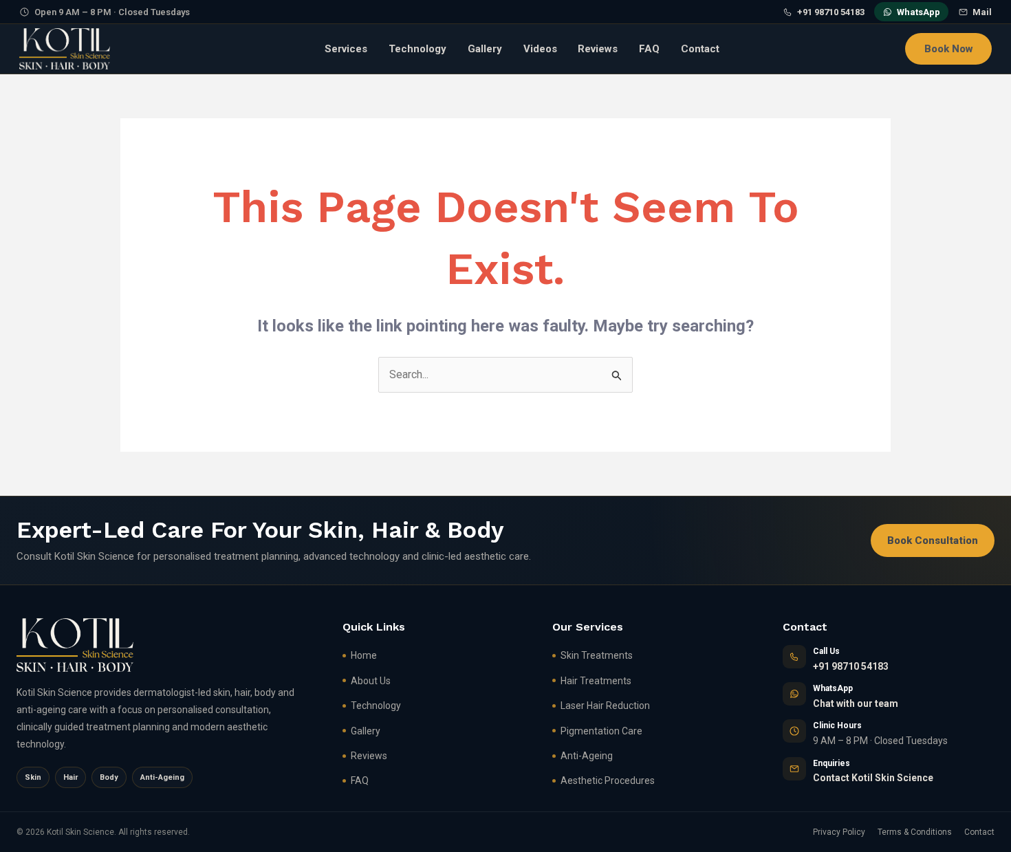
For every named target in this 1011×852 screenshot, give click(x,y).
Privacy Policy (839, 832)
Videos (540, 49)
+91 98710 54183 (851, 666)
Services (346, 49)
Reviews (598, 49)
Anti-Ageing (587, 755)
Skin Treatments (597, 655)
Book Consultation (932, 540)
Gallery (485, 49)
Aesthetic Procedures (608, 780)
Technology (417, 49)
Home (364, 655)
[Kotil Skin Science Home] (64, 48)
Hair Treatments (596, 680)
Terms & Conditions (915, 832)
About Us (371, 680)
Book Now (948, 49)
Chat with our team (855, 703)
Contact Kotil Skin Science (873, 777)
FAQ (649, 49)
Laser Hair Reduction (605, 705)
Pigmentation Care (601, 730)
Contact (700, 49)
